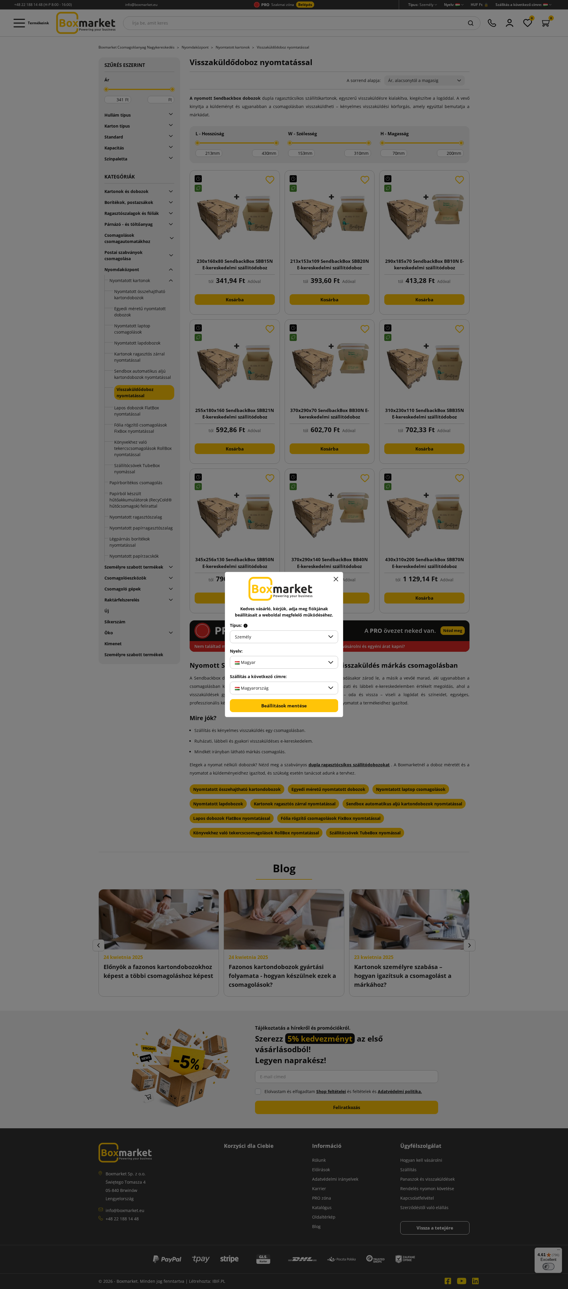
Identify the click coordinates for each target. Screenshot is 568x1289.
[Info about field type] (245, 625)
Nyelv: (236, 651)
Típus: (236, 625)
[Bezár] (336, 579)
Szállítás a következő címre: (258, 676)
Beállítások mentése (284, 706)
